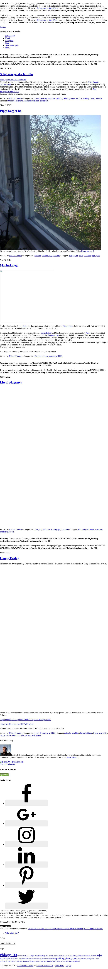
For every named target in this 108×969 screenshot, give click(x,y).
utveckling (65, 961)
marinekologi (46, 333)
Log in (68, 966)
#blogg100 (73, 255)
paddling (59, 98)
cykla (56, 955)
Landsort (11, 958)
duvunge (87, 255)
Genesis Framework (44, 966)
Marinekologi (9, 265)
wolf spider (36, 735)
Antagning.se (53, 335)
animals (67, 733)
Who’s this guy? (12, 933)
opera (48, 958)
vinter (71, 961)
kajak (99, 955)
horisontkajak (85, 955)
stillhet (41, 961)
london (16, 958)
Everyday (38, 356)
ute (12, 532)
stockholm (44, 101)
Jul (95, 955)
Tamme (3, 27)
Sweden (55, 961)
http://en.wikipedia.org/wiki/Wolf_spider (17, 724)
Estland (67, 955)
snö (35, 961)
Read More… (72, 757)
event (37, 733)
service (14, 961)
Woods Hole (68, 326)
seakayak (90, 959)
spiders (28, 735)
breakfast (75, 733)
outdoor (51, 98)
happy (2, 735)
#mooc (19, 955)
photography (5, 532)
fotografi (85, 529)
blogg (43, 955)
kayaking (43, 98)
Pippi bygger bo (10, 111)
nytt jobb (96, 255)
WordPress (59, 966)
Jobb (92, 955)
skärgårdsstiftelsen (31, 101)
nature (8, 735)
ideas (37, 98)
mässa (43, 959)
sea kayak (96, 958)
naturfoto (99, 529)
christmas (52, 955)
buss (47, 955)
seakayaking (6, 961)
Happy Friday (9, 558)
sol (38, 961)
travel (92, 98)
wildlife (99, 98)
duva (81, 255)
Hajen (25, 326)
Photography (69, 98)
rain (22, 735)
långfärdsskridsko (24, 958)
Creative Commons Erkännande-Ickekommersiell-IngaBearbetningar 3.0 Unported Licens (65, 928)
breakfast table (86, 733)
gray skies (103, 733)
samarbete (83, 958)
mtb (39, 959)
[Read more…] (87, 251)
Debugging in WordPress (47, 8)
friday (95, 733)
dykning (61, 955)
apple (32, 955)
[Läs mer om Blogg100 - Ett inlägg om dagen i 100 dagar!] (13, 764)
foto (79, 529)
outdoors (10, 101)
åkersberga (76, 961)
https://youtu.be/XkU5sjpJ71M (13, 80)
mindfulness (34, 958)
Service (79, 98)
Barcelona (38, 955)
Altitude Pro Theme (25, 966)
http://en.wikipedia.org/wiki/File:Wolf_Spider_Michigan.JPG (25, 719)
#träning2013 (26, 955)
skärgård (19, 101)
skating (86, 98)
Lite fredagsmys (11, 382)
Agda (88, 333)
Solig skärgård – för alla (16, 74)
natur (92, 529)
